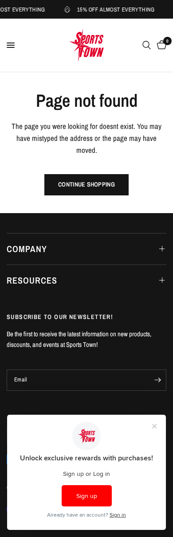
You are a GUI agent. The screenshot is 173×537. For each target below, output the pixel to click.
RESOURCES (32, 280)
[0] (160, 45)
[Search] (146, 45)
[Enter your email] (157, 380)
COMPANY (27, 249)
